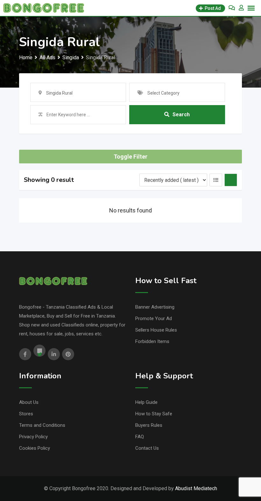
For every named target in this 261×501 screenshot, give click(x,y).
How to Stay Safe (153, 414)
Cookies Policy (34, 448)
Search (181, 114)
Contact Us (147, 448)
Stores (26, 414)
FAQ (139, 437)
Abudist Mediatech (196, 488)
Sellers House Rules (156, 330)
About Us (29, 402)
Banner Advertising (154, 307)
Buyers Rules (148, 425)
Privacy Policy (33, 437)
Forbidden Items (152, 341)
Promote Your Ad (153, 318)
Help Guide (146, 402)
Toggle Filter (130, 156)
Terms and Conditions (42, 425)
